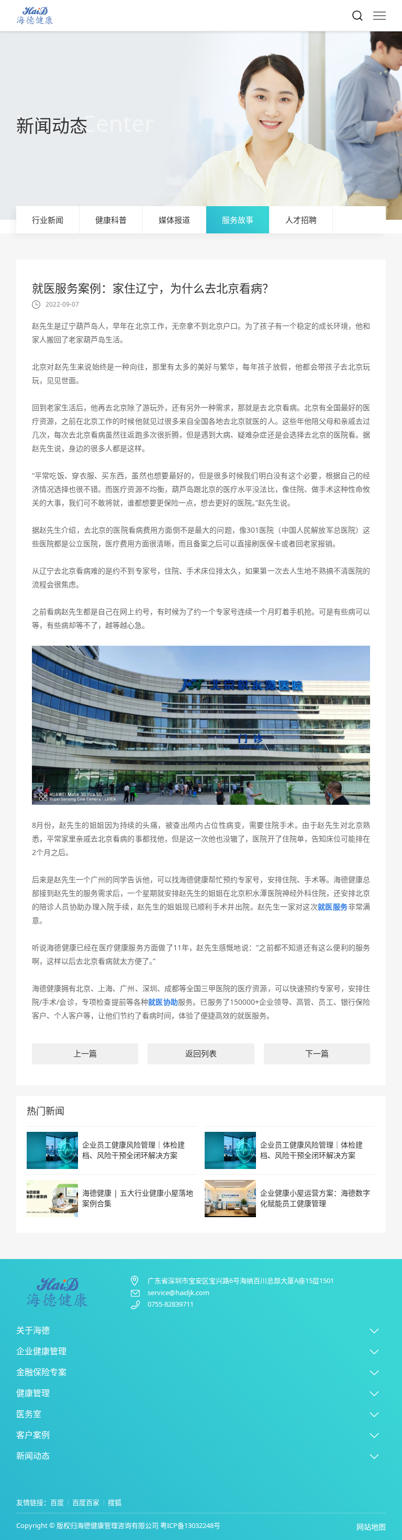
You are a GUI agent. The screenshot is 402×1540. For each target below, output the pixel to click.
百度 (57, 1502)
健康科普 (111, 220)
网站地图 (371, 1527)
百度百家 (85, 1502)
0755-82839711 (171, 1304)
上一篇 (85, 1053)
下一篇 (317, 1053)
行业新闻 (47, 220)
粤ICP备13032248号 (190, 1525)
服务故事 (237, 220)
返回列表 (201, 1053)
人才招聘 (301, 220)
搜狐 (114, 1502)
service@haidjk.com (178, 1292)
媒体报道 (174, 220)
